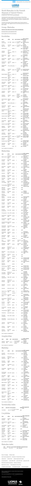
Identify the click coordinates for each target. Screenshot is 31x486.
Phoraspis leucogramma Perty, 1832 (25, 210)
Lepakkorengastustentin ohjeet (19, 458)
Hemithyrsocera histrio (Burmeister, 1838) (26, 86)
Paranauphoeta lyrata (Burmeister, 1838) (26, 295)
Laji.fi (21, 42)
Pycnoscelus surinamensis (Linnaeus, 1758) (26, 319)
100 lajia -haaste (11, 454)
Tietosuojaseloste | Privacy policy (6, 476)
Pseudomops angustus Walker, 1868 (25, 103)
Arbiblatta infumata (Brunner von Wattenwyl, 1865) (26, 51)
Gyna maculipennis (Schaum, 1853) (25, 240)
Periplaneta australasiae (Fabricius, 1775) (26, 388)
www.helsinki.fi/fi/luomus (5, 472)
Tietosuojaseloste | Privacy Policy (15, 464)
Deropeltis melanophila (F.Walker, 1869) (26, 361)
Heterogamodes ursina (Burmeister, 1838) (26, 422)
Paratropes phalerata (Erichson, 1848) (25, 143)
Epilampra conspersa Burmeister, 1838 (26, 192)
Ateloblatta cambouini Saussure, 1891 (25, 244)
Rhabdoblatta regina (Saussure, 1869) (26, 232)
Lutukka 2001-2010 (19, 460)
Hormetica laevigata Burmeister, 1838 (26, 160)
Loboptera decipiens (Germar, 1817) (26, 91)
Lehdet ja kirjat (9, 458)
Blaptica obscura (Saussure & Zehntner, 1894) (26, 156)
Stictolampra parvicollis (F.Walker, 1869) (26, 236)
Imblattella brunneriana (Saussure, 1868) (25, 133)
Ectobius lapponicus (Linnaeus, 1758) (25, 45)
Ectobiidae (24, 146)
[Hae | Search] (14, 2)
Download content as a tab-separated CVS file (9, 31)
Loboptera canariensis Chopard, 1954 (25, 95)
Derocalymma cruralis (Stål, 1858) (25, 307)
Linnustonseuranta (5, 460)
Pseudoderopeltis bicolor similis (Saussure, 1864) (26, 379)
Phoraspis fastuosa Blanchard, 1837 (26, 206)
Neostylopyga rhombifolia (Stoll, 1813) (26, 372)
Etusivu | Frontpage (5, 454)
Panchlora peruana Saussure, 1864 (26, 261)
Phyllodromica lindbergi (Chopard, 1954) (26, 59)
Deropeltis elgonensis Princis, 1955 (26, 353)
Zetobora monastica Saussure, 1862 (25, 326)
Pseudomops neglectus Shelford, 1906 (26, 106)
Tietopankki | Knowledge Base (23, 1)
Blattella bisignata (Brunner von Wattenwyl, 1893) (26, 74)
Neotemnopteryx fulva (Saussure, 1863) (25, 99)
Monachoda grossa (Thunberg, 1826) (26, 167)
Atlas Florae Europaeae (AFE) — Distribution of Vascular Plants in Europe (13, 456)
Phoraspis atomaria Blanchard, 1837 (26, 200)
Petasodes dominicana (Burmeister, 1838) (26, 176)
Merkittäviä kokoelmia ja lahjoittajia (7, 462)
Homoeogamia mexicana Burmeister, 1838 (25, 425)
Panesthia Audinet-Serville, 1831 (26, 288)
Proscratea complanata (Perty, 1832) (25, 315)
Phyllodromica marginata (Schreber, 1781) (25, 62)
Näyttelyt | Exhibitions (17, 462)
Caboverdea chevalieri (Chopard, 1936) (25, 82)
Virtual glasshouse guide (16, 466)
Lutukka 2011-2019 (26, 460)
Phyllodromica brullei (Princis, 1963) (25, 55)
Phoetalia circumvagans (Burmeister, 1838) (26, 181)
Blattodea (20, 448)
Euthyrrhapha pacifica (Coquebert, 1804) (26, 436)
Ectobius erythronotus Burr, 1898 (26, 42)
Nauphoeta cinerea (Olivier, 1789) (25, 251)
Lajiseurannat (4, 458)
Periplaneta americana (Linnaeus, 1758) (26, 385)
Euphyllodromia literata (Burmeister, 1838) (26, 130)
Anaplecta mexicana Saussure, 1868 (25, 342)
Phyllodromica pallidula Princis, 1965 (25, 65)
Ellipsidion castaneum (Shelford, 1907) (25, 126)
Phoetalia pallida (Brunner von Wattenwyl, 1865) (26, 185)
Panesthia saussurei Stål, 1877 (25, 285)
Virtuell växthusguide (24, 466)
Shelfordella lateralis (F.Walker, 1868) (26, 376)
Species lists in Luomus (5, 464)
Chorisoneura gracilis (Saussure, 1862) (26, 121)
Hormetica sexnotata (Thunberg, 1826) (26, 163)
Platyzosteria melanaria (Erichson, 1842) (26, 396)
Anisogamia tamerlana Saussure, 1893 (26, 419)
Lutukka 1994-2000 (12, 460)
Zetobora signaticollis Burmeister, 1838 (26, 330)
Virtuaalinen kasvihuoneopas (6, 466)
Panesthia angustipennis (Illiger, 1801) (25, 277)
